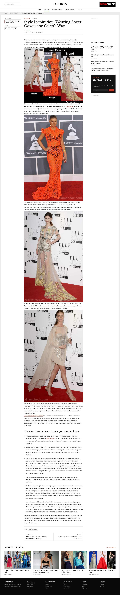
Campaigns (29, 586)
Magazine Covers (31, 582)
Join (111, 90)
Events (46, 584)
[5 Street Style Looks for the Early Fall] (17, 560)
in (5, 28)
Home (39, 9)
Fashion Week (67, 588)
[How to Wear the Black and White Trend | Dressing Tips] (46, 560)
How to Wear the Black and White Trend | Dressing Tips (45, 571)
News (46, 582)
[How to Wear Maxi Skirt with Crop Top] (102, 560)
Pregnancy (84, 588)
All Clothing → (111, 547)
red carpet (70, 106)
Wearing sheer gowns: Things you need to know (12, 21)
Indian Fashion (70, 9)
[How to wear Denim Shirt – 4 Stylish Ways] (74, 560)
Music (46, 588)
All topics (102, 586)
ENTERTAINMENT (57, 9)
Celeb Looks (30, 584)
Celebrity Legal (48, 586)
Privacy (114, 593)
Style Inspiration (33, 529)
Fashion (60, 4)
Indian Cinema (67, 586)
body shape (50, 438)
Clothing (16, 13)
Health (80, 9)
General (84, 582)
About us (102, 582)
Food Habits (84, 584)
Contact (102, 584)
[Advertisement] (103, 29)
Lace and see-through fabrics (33, 416)
